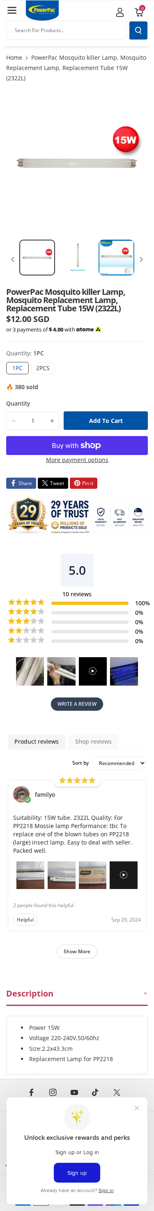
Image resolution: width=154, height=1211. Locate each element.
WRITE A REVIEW (77, 703)
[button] (12, 10)
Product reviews (36, 741)
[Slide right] (141, 259)
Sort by (80, 763)
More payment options (77, 460)
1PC (20, 369)
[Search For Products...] (138, 30)
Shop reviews (93, 741)
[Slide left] (12, 259)
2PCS (45, 369)
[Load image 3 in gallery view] (116, 257)
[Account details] (120, 12)
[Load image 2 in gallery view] (77, 257)
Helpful (25, 919)
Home (14, 57)
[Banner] (77, 516)
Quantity (18, 403)
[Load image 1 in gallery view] (37, 257)
